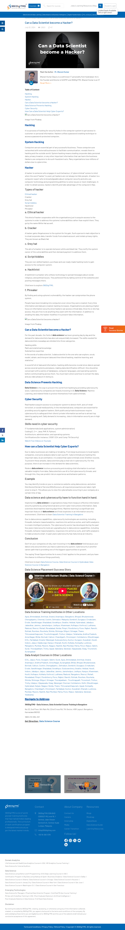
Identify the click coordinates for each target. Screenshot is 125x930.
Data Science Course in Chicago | (41, 879)
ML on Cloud (87, 14)
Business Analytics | (55, 877)
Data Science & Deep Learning (32, 14)
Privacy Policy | (48, 927)
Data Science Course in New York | (45, 882)
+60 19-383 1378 (44, 835)
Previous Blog (45, 784)
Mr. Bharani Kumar (62, 72)
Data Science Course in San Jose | (70, 882)
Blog (94, 6)
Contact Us (69, 813)
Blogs (89, 813)
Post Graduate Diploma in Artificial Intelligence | (52, 896)
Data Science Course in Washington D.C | (20, 885)
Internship (68, 821)
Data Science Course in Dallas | (74, 877)
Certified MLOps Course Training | (64, 893)
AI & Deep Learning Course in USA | (54, 874)
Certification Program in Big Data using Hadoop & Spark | (26, 877)
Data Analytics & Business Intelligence (54, 14)
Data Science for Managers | (15, 893)
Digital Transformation (75, 14)
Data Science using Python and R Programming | (23, 874)
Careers (67, 817)
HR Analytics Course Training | (57, 863)
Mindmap (90, 817)
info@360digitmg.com (46, 830)
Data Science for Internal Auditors (17, 866)
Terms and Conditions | (33, 927)
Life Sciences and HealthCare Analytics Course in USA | (25, 863)
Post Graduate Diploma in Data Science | (20, 899)
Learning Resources (84, 6)
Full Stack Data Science (44, 899)
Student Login (110, 6)
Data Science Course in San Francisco (50, 885)
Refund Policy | (60, 927)
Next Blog (79, 784)
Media (66, 825)
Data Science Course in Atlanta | (17, 879)
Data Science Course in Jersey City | (18, 882)
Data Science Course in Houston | (66, 879)
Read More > (45, 83)
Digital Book (92, 821)
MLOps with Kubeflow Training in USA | (19, 896)
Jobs (73, 6)
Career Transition (71, 828)
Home (27, 18)
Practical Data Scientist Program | (38, 893)
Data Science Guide (95, 825)
